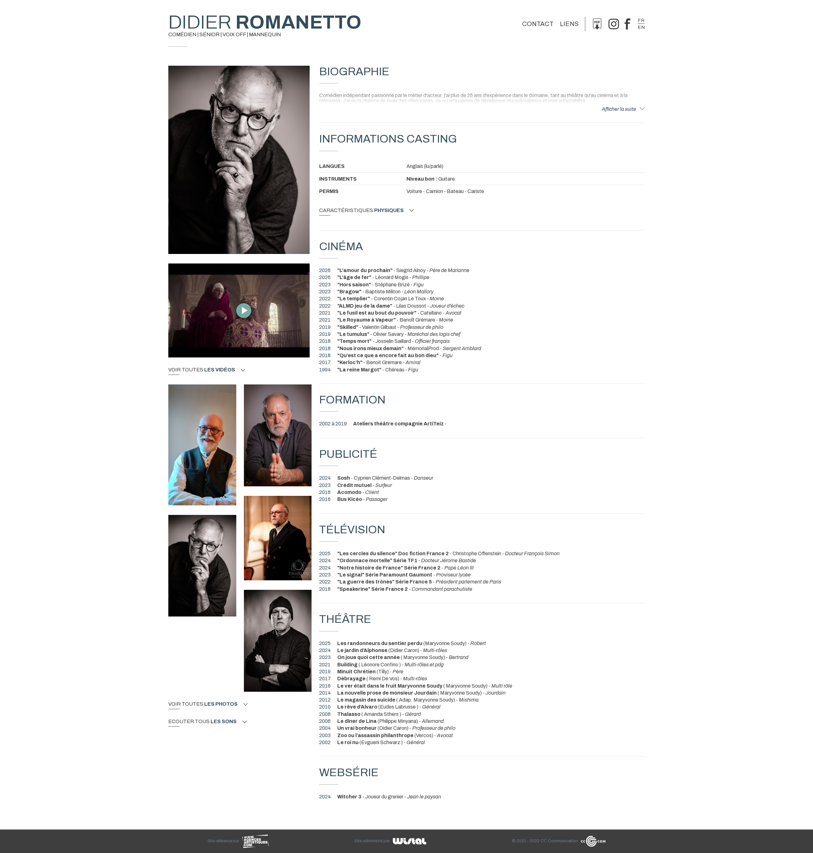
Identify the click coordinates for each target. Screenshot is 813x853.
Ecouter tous (202, 721)
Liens (569, 23)
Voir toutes (201, 369)
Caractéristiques (361, 210)
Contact (538, 23)
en (641, 27)
